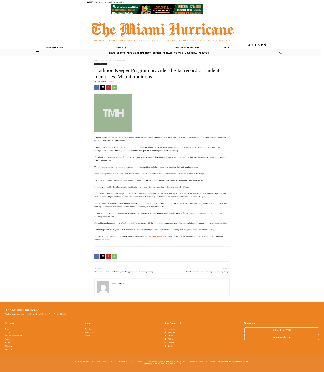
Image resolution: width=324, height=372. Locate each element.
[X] (102, 87)
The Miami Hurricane (22, 309)
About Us (8, 349)
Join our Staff (89, 332)
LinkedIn (170, 342)
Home (96, 60)
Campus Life (110, 60)
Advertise (88, 329)
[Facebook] (255, 44)
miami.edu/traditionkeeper (156, 236)
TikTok (170, 339)
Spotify (170, 346)
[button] (280, 52)
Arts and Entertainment (13, 335)
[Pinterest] (108, 87)
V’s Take (8, 342)
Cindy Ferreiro (101, 81)
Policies (87, 335)
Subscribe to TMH (282, 330)
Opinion (8, 339)
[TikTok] (252, 44)
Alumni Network (282, 337)
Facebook (171, 329)
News (102, 60)
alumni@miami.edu (102, 239)
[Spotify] (265, 44)
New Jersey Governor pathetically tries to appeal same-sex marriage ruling (123, 271)
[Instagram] (249, 44)
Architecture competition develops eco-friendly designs (208, 271)
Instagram (171, 332)
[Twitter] (259, 44)
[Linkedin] (262, 44)
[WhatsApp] (114, 87)
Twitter (170, 335)
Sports (7, 332)
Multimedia (9, 346)
